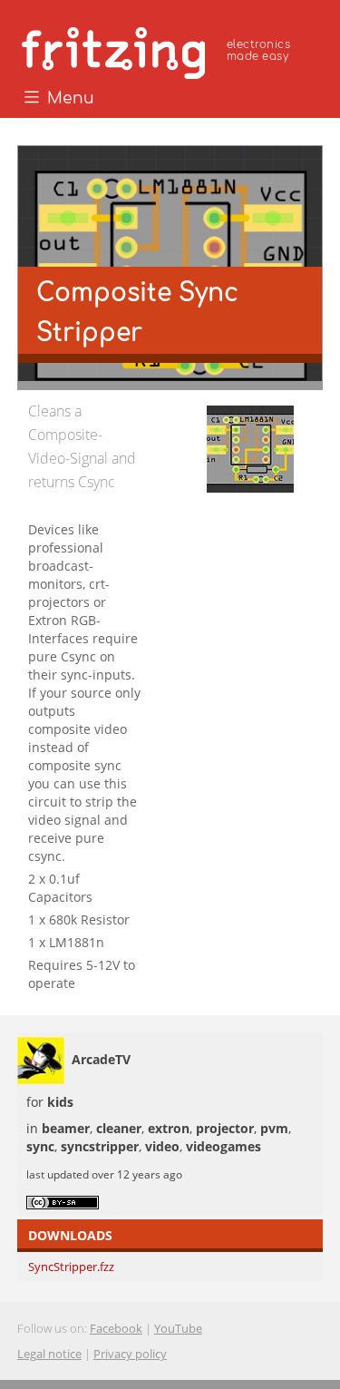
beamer (66, 1128)
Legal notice (49, 1353)
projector (225, 1128)
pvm (274, 1128)
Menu (68, 99)
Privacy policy (130, 1353)
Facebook (116, 1328)
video (162, 1146)
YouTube (178, 1328)
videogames (223, 1146)
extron (168, 1128)
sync (40, 1146)
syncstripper (100, 1146)
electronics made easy (258, 50)
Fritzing (158, 50)
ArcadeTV (101, 1059)
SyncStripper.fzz (71, 1266)
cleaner (118, 1128)
